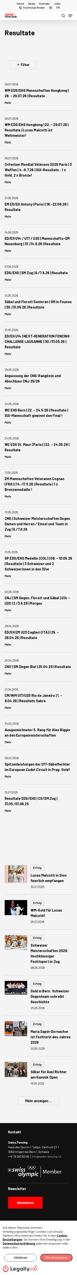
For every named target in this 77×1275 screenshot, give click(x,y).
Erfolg (37, 868)
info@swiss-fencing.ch (46, 1156)
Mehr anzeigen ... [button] (38, 1101)
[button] (70, 15)
